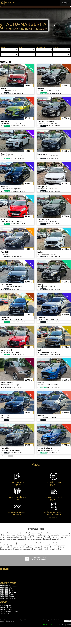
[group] (35, 26)
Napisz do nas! (53, 624)
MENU (1, 7)
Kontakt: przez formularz (8, 616)
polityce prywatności (10, 621)
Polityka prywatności (7, 572)
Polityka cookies (5, 574)
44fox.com (69, 624)
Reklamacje (4, 578)
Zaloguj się (66, 3)
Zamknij (67, 620)
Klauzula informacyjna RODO (10, 576)
